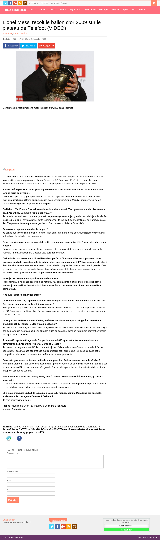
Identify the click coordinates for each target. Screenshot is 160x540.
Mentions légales (59, 3)
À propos (33, 3)
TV (133, 9)
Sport (125, 9)
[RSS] (20, 3)
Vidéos (141, 9)
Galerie (62, 9)
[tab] (9, 439)
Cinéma (44, 9)
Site (8, 490)
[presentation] (9, 439)
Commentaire (12, 453)
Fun (53, 9)
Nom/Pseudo (12, 471)
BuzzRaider (9, 519)
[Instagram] (25, 3)
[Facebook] (10, 3)
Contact (44, 3)
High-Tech (75, 9)
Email (9, 481)
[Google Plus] (15, 3)
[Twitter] (5, 3)
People (115, 9)
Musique (103, 9)
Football (7, 34)
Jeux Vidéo (89, 9)
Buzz (33, 9)
